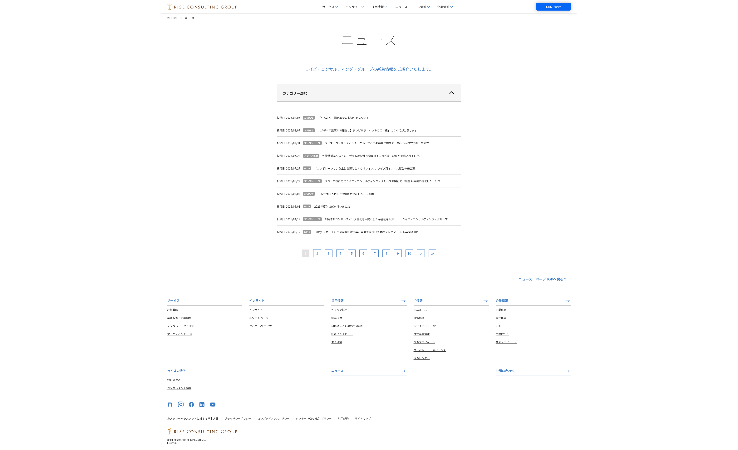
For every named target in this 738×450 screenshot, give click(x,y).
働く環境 (336, 342)
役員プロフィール (424, 342)
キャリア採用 (339, 310)
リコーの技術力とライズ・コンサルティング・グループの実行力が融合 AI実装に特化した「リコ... (383, 181)
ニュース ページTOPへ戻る (543, 278)
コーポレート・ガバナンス (430, 350)
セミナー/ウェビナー (261, 326)
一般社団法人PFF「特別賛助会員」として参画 (346, 194)
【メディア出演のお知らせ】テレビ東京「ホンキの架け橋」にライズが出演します (367, 130)
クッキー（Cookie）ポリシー (314, 418)
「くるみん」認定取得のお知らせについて (343, 118)
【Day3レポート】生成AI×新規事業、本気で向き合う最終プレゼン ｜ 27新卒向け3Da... (367, 232)
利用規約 (343, 418)
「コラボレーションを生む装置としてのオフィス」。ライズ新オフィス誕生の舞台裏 (364, 168)
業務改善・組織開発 (179, 318)
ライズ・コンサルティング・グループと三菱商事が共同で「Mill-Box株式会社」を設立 (377, 143)
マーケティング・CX (179, 334)
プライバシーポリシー (237, 418)
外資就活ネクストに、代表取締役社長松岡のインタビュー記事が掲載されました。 (372, 156)
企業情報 (502, 300)
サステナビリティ (506, 342)
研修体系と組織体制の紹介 (347, 326)
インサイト (256, 310)
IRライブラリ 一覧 (425, 326)
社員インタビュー (342, 334)
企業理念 (501, 310)
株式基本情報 (422, 334)
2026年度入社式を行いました (332, 206)
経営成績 (419, 318)
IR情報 (418, 300)
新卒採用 (336, 318)
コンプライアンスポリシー (274, 418)
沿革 (498, 326)
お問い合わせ (553, 7)
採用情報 (337, 300)
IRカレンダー (422, 358)
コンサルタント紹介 (179, 388)
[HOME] (202, 6)
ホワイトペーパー (260, 318)
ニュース (401, 6)
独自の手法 (174, 380)
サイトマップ (363, 418)
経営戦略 (172, 310)
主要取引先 (502, 334)
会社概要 (501, 318)
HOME (174, 18)
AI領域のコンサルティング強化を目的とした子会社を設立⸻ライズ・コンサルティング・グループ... (387, 219)
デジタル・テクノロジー (182, 326)
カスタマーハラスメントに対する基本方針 (192, 418)
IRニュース (420, 310)
